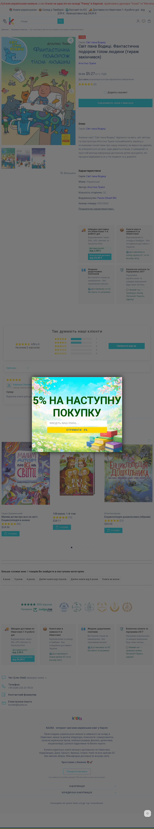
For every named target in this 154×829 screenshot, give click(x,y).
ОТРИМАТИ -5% (77, 430)
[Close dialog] (118, 381)
